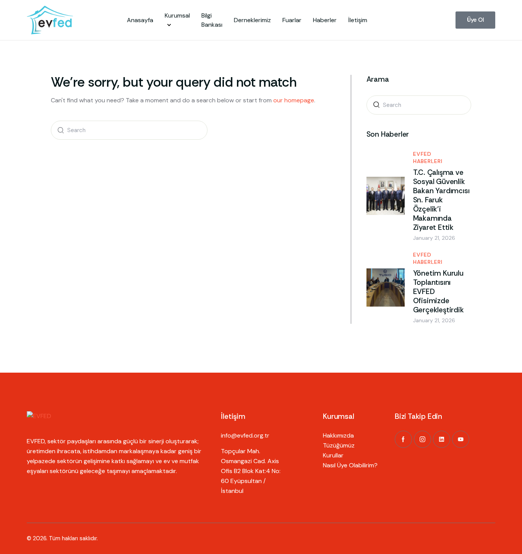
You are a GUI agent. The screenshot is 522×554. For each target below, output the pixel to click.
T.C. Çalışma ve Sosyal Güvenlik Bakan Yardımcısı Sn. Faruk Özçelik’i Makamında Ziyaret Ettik (441, 200)
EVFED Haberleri (428, 157)
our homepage (293, 100)
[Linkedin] (441, 439)
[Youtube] (460, 439)
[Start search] (59, 130)
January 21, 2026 (434, 237)
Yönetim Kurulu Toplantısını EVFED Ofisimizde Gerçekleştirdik (438, 292)
